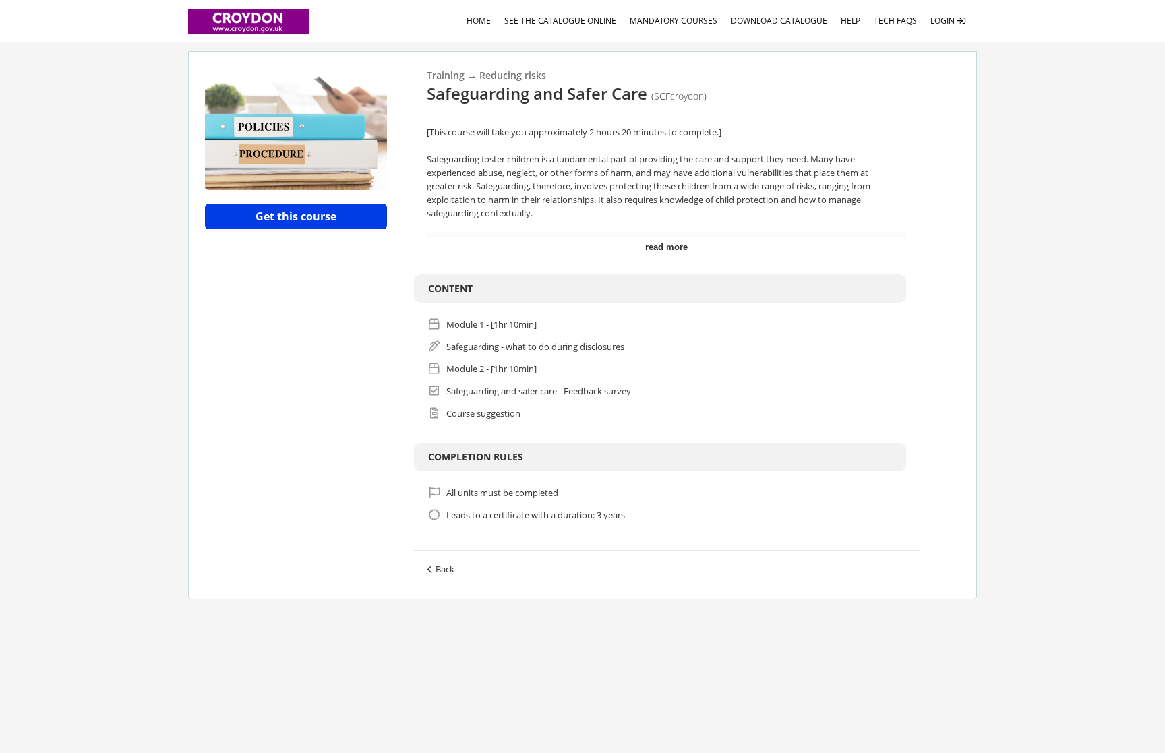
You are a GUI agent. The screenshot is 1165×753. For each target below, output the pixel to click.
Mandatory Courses (673, 20)
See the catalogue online (560, 20)
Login (943, 20)
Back (445, 569)
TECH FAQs (895, 20)
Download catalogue (779, 20)
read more (666, 247)
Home (479, 20)
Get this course (296, 216)
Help (850, 20)
